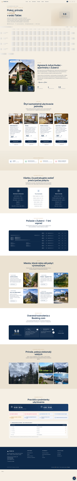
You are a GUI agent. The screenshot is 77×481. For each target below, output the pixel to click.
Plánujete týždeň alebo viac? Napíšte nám (16, 144)
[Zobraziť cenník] (31, 135)
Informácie (34, 1)
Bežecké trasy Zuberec (38, 204)
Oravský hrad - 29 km (38, 206)
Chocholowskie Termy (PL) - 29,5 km (58, 200)
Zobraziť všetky (61, 333)
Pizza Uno (18, 204)
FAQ (43, 455)
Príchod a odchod (45, 452)
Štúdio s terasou (30, 455)
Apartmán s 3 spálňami (31, 457)
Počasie (38, 1)
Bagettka (17, 202)
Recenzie (46, 1)
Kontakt (43, 457)
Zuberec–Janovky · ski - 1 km (38, 198)
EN (72, 1)
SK (67, 1)
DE (74, 1)
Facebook (59, 452)
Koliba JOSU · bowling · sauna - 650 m (18, 206)
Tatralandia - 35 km (58, 202)
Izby (30, 1)
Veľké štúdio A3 (30, 452)
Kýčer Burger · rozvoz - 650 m (18, 200)
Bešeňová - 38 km (58, 204)
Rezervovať (15, 141)
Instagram (59, 454)
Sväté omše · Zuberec (58, 206)
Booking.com (59, 455)
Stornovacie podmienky (46, 454)
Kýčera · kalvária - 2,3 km (38, 202)
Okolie (42, 1)
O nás (27, 1)
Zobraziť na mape (11, 461)
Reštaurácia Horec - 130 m (17, 198)
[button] (23, 280)
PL (70, 1)
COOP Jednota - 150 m (18, 196)
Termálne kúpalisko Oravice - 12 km (58, 198)
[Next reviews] (53, 332)
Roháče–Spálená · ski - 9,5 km (38, 196)
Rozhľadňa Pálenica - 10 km (38, 200)
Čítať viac (13, 284)
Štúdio (28, 454)
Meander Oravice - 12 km (58, 196)
